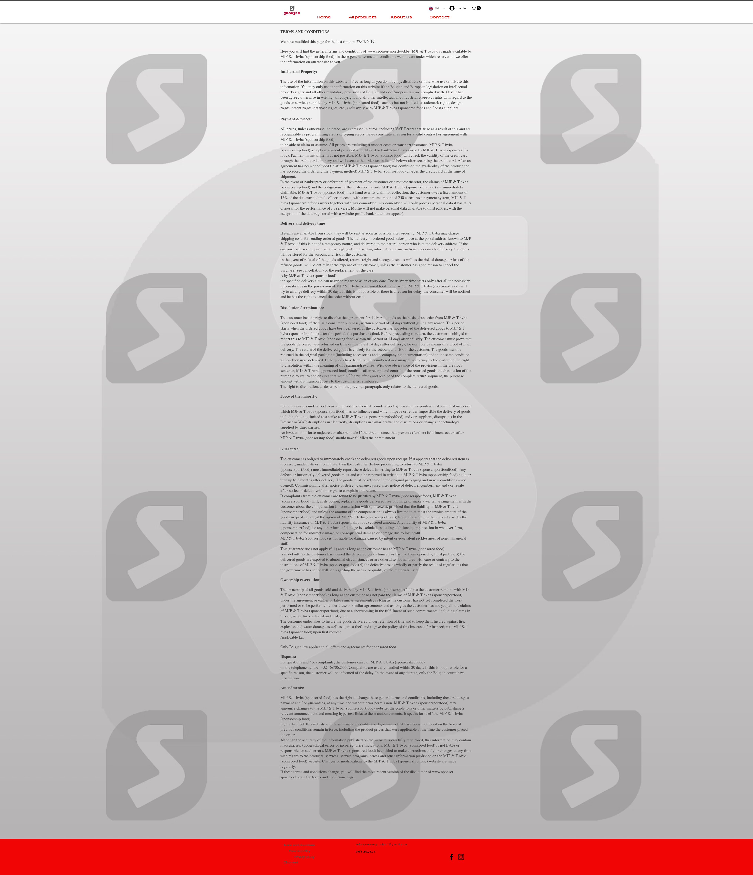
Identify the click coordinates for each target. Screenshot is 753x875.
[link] (476, 8)
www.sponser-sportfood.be (388, 51)
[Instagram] (461, 857)
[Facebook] (451, 857)
